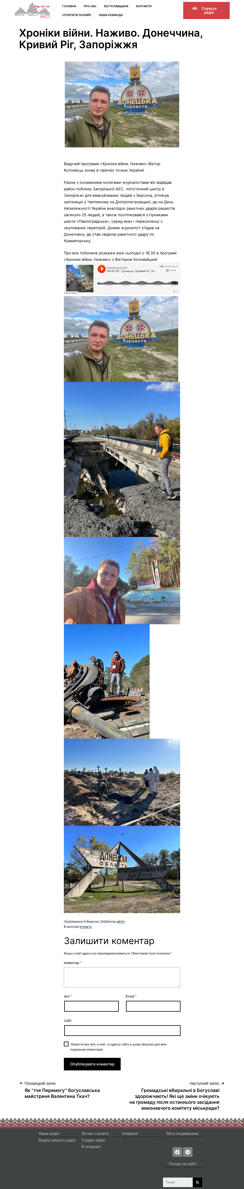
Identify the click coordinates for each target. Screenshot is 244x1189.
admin (120, 921)
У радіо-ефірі (93, 1140)
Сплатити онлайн (76, 15)
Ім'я (68, 996)
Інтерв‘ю (86, 926)
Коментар (72, 962)
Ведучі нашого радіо (57, 1140)
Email (131, 996)
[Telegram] (188, 1152)
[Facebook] (177, 1152)
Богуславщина (116, 6)
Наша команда (111, 15)
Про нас (90, 6)
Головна (69, 6)
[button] (206, 10)
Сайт (68, 1020)
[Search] (197, 1182)
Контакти (144, 6)
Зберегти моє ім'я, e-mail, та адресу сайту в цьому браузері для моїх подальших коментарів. (118, 1047)
